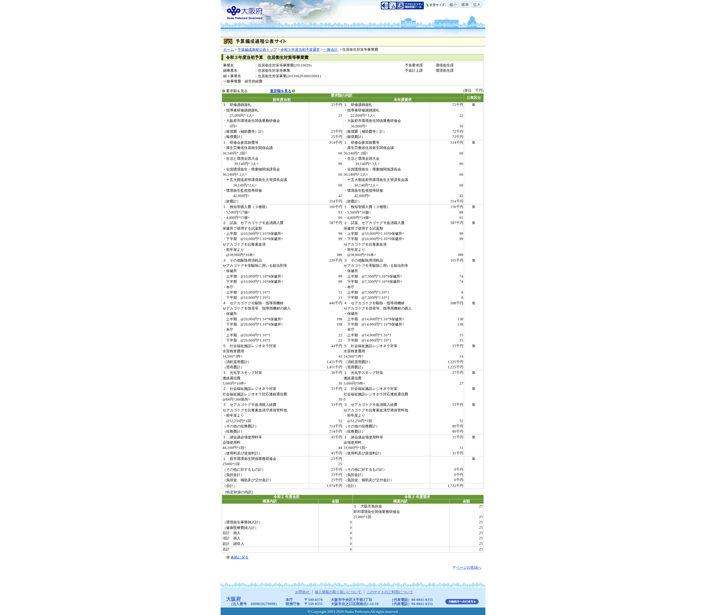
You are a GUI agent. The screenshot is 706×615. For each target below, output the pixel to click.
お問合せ (302, 592)
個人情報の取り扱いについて (338, 592)
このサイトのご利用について (390, 592)
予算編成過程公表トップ (257, 50)
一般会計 (331, 50)
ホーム (228, 50)
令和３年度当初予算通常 (300, 50)
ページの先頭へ (468, 567)
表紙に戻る (239, 557)
